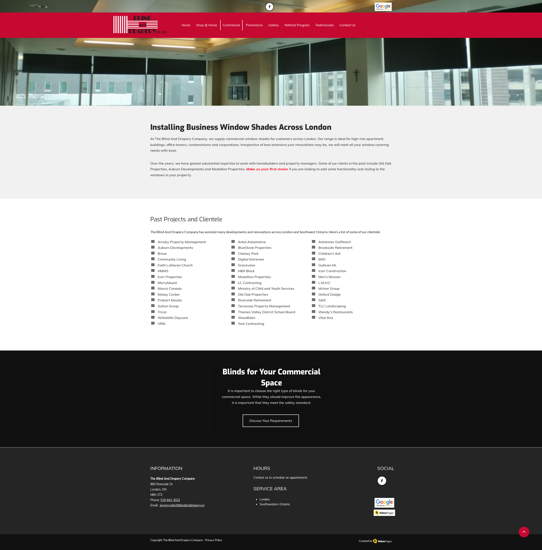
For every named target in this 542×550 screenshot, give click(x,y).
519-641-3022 (170, 500)
